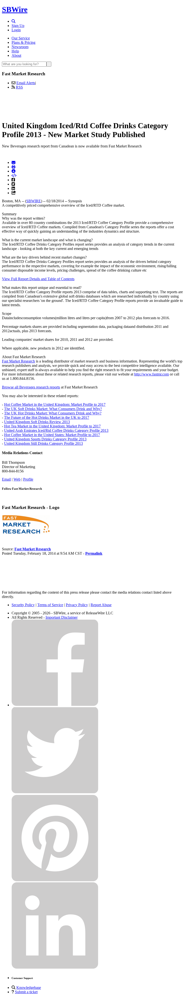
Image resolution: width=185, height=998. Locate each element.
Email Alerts (25, 83)
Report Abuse (101, 605)
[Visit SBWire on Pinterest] (55, 880)
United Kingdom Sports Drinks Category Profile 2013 (45, 439)
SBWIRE (33, 201)
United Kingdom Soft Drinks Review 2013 (37, 422)
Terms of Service (50, 605)
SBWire (14, 9)
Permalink (93, 553)
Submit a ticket (26, 992)
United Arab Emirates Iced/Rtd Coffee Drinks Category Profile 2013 (56, 430)
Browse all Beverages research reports (31, 387)
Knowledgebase (28, 987)
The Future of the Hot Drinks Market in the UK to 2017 (46, 417)
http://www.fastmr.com (151, 374)
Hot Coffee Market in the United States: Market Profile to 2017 (52, 435)
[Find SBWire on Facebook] (55, 705)
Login (16, 30)
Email (6, 479)
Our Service (21, 38)
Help (15, 51)
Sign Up (18, 26)
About (16, 55)
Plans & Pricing (23, 42)
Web (16, 479)
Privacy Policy (77, 605)
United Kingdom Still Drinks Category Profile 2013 (43, 443)
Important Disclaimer (62, 617)
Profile (28, 479)
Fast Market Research (18, 361)
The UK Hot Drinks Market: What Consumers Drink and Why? (52, 413)
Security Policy (23, 605)
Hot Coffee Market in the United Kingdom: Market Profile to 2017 (55, 404)
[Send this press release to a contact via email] (13, 162)
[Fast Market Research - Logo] (26, 533)
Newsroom (20, 47)
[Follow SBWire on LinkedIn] (55, 968)
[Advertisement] (92, 104)
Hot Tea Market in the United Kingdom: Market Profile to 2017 (52, 426)
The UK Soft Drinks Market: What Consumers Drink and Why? (53, 409)
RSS (19, 87)
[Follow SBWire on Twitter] (55, 792)
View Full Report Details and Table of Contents (38, 279)
